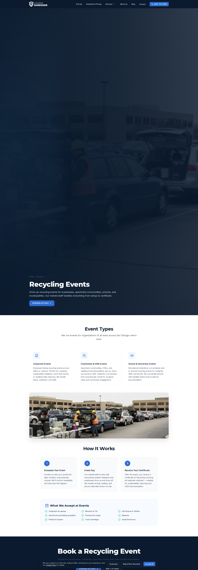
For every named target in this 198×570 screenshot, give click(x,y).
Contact (142, 4)
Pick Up (79, 4)
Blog (133, 4)
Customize (113, 564)
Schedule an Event (40, 303)
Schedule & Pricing (93, 4)
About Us (123, 4)
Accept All (149, 564)
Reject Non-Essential (131, 564)
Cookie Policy (51, 565)
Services (108, 4)
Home (31, 277)
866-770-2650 (160, 4)
